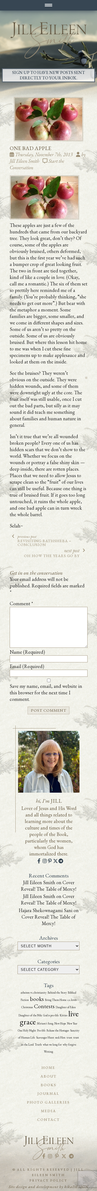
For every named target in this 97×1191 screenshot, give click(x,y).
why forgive (69, 1044)
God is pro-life (51, 1015)
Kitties (63, 1015)
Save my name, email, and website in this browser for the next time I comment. (46, 692)
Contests (44, 1006)
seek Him (60, 1037)
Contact (48, 1119)
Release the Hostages (58, 1030)
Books (48, 1085)
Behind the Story (57, 992)
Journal (48, 1093)
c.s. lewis (72, 1000)
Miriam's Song (45, 1023)
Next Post (51, 552)
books (37, 999)
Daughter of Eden (66, 1007)
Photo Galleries (48, 1102)
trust (69, 1037)
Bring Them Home (56, 1000)
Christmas (27, 1007)
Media (48, 1111)
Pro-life (41, 1030)
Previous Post (44, 540)
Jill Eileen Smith (39, 882)
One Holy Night (27, 1030)
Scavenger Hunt (45, 1037)
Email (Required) (27, 666)
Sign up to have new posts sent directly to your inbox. (48, 75)
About (48, 1076)
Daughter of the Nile (30, 1015)
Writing (48, 1051)
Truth (38, 1044)
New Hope (60, 1023)
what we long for (52, 1044)
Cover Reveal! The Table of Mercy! (48, 885)
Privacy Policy (48, 1180)
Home (48, 1067)
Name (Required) (27, 652)
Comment (21, 603)
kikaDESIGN (76, 1186)
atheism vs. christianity (34, 992)
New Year (72, 1023)
